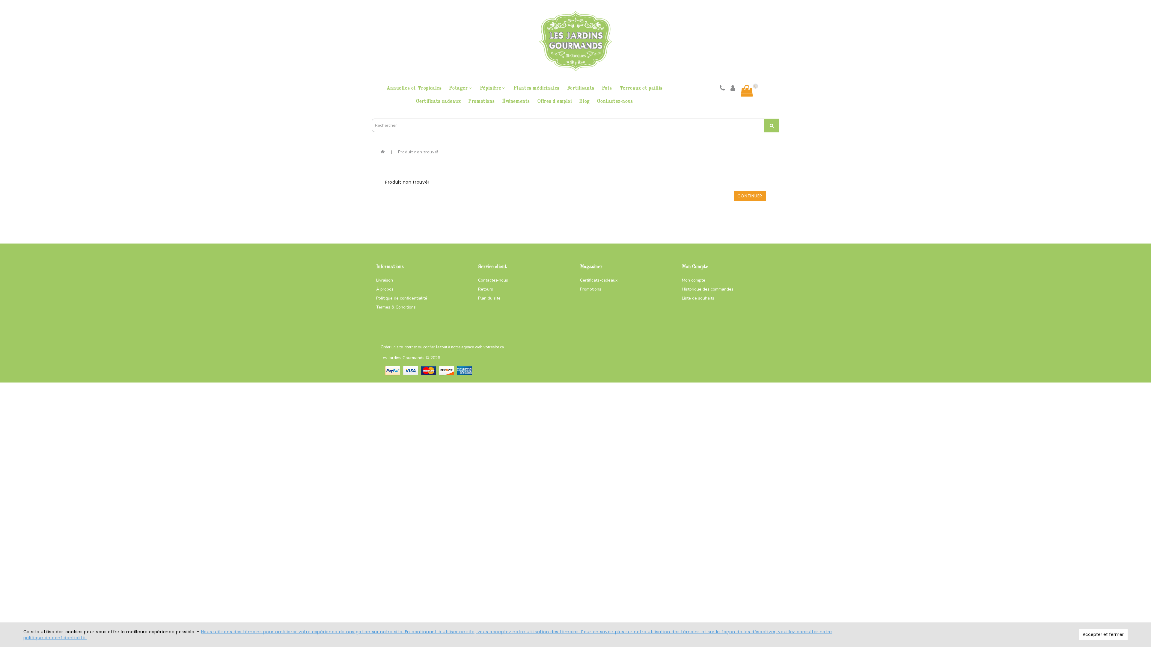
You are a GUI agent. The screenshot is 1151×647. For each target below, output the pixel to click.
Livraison (384, 280)
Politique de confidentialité (401, 298)
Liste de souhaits (698, 298)
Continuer (749, 196)
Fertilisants (580, 88)
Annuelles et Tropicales (414, 88)
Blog (584, 101)
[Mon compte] (733, 89)
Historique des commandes (707, 289)
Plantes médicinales (536, 88)
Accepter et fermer (1103, 634)
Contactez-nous (615, 101)
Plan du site (489, 298)
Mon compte (693, 280)
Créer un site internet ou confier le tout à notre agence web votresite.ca (442, 347)
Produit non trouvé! (418, 152)
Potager (458, 88)
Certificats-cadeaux (598, 280)
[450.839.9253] (722, 89)
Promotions (481, 101)
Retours (485, 289)
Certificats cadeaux (438, 101)
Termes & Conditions (396, 307)
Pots (607, 88)
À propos (385, 289)
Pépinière (490, 88)
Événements (516, 101)
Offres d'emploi (554, 101)
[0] (747, 91)
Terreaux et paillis (641, 88)
